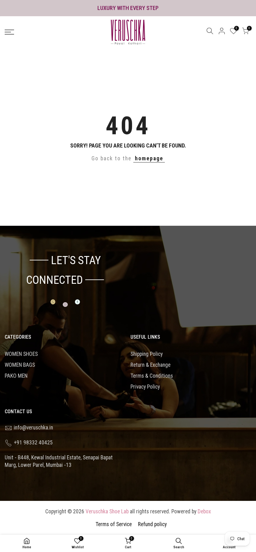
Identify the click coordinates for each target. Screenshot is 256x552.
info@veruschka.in (33, 427)
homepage (149, 158)
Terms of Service (114, 524)
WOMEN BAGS (20, 365)
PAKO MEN (16, 376)
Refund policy (152, 524)
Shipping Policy (146, 354)
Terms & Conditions (151, 376)
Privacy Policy (145, 387)
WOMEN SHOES (21, 354)
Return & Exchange (150, 365)
